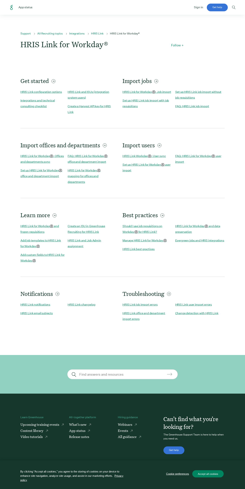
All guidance (127, 436)
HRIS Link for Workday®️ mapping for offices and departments (84, 176)
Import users (138, 145)
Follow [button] (176, 45)
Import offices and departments (60, 145)
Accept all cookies (208, 473)
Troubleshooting (143, 293)
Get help (217, 7)
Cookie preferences (177, 473)
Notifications (36, 293)
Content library (32, 430)
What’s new (78, 424)
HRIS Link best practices (138, 249)
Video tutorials (31, 436)
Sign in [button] (198, 7)
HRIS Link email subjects (36, 313)
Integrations (77, 33)
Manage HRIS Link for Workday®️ (144, 240)
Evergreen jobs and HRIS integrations (199, 240)
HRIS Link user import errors (193, 304)
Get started (34, 81)
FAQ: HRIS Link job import (192, 106)
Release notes (79, 436)
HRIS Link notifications (35, 304)
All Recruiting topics (50, 33)
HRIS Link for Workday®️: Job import (146, 92)
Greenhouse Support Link (11, 7)
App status (77, 430)
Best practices (140, 215)
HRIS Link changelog (81, 304)
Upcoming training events (40, 424)
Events (123, 430)
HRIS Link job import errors (140, 304)
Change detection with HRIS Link (196, 313)
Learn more (35, 215)
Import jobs (137, 81)
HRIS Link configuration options (41, 92)
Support (25, 33)
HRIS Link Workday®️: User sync (144, 156)
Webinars (125, 424)
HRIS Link (97, 33)
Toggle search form (234, 7)
